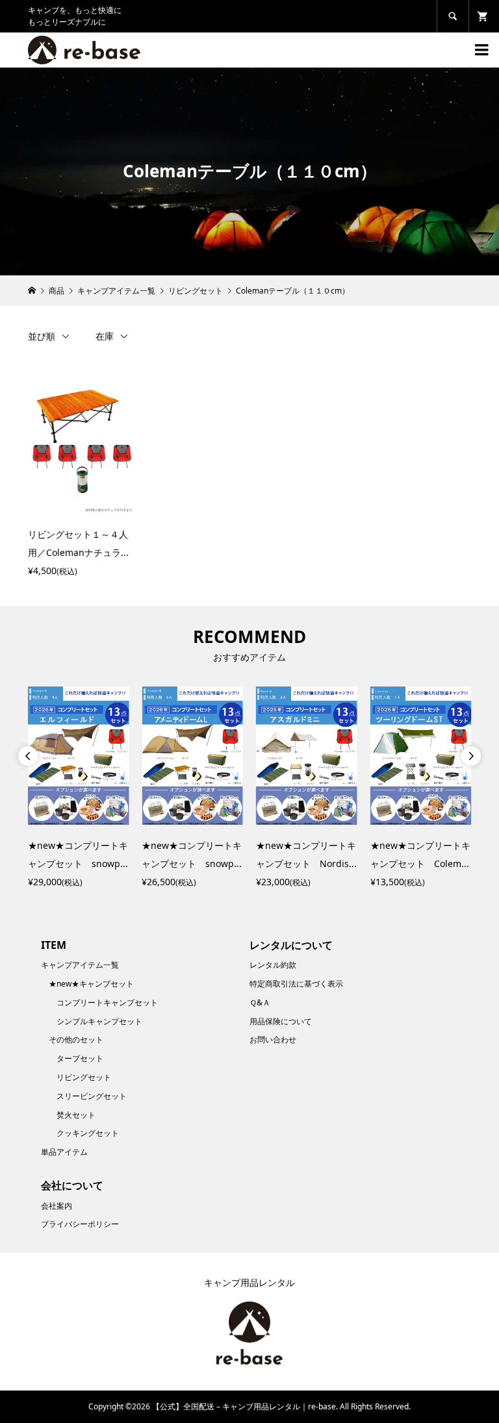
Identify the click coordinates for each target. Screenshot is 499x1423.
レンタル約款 (273, 964)
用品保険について (281, 1021)
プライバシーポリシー (80, 1223)
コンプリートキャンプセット (107, 1002)
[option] (78, 788)
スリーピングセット (92, 1096)
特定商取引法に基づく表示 (296, 983)
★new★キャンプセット (91, 983)
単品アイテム (64, 1151)
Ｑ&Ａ (260, 1002)
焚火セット (76, 1114)
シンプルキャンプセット (99, 1021)
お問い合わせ (273, 1039)
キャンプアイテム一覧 (80, 964)
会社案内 (56, 1205)
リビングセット (84, 1077)
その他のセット (76, 1039)
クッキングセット (88, 1133)
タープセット (80, 1058)
